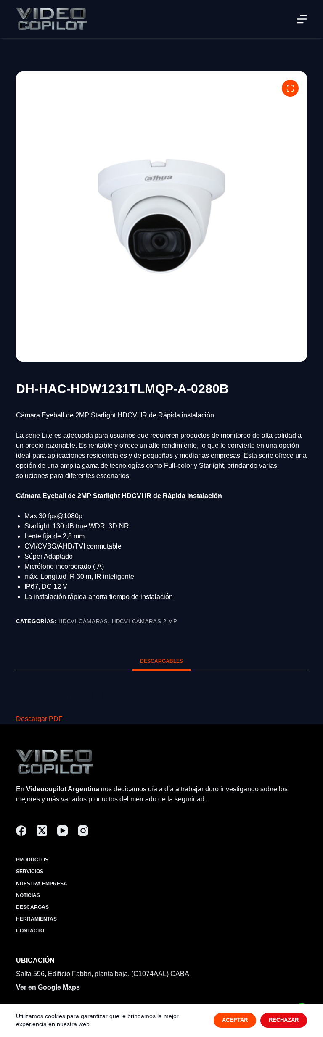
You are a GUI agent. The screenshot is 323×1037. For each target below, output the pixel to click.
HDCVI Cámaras (83, 621)
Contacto (30, 931)
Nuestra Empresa (41, 884)
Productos (32, 860)
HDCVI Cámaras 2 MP (144, 621)
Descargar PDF (39, 718)
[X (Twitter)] (42, 830)
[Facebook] (21, 830)
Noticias (28, 895)
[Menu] (302, 19)
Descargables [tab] (161, 661)
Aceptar (235, 1020)
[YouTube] (62, 830)
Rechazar (284, 1020)
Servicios (29, 871)
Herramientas (36, 919)
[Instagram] (83, 830)
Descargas (32, 907)
